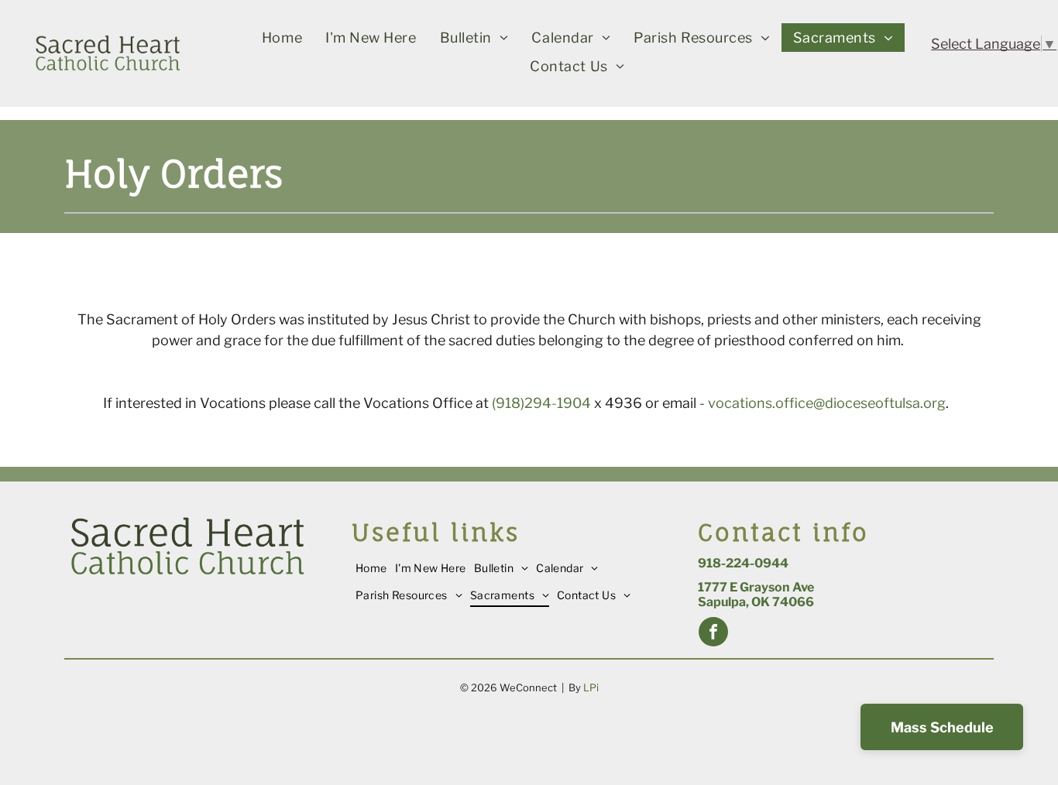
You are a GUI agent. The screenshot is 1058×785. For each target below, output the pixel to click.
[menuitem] (282, 37)
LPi (591, 687)
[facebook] (713, 633)
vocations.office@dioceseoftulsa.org (827, 403)
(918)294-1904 (541, 403)
